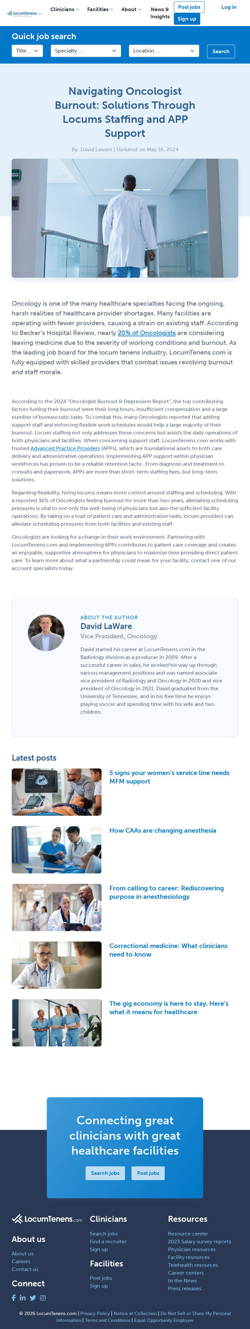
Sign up (187, 19)
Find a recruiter (108, 1241)
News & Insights (160, 13)
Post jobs (189, 7)
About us (23, 1253)
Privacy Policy (95, 1313)
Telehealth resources (193, 1265)
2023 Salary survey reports (199, 1241)
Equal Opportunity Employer (164, 1320)
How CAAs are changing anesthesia (162, 830)
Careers (21, 1261)
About (128, 9)
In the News (182, 1281)
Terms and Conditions (107, 1320)
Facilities (97, 9)
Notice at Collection (135, 1313)
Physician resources (192, 1249)
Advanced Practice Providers (65, 448)
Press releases (184, 1288)
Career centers (186, 1273)
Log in (229, 7)
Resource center (188, 1234)
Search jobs (105, 1173)
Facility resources (189, 1257)
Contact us (25, 1269)
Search (221, 51)
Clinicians (62, 9)
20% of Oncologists (147, 333)
